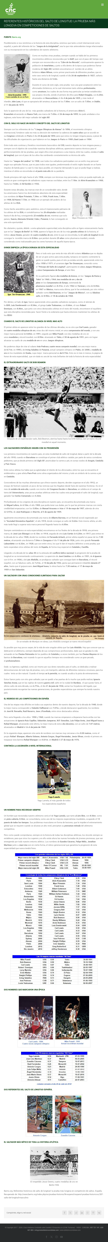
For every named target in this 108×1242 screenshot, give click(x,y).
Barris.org (16, 37)
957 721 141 (94, 1227)
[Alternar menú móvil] (102, 4)
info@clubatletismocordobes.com (47, 1230)
